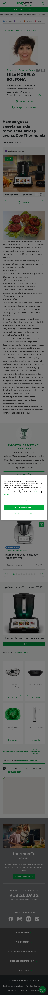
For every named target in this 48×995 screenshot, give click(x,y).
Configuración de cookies (24, 514)
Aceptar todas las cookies (24, 508)
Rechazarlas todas (24, 501)
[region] (24, 497)
